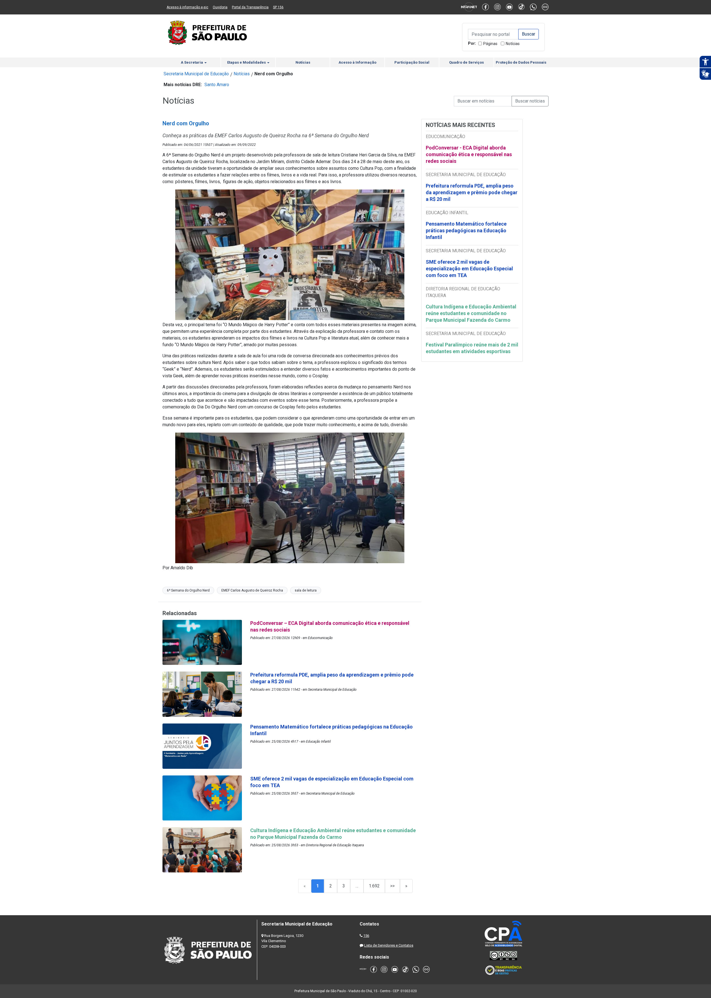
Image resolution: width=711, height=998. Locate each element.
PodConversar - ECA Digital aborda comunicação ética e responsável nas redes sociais (469, 154)
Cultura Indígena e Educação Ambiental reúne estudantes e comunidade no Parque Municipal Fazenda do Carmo (471, 313)
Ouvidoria (220, 7)
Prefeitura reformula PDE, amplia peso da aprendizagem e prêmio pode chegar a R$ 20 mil (471, 192)
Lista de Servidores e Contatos (388, 945)
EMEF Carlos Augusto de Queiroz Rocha (252, 590)
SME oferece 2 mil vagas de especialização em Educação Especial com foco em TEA (469, 268)
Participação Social (411, 62)
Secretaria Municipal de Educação (196, 73)
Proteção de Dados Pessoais (521, 62)
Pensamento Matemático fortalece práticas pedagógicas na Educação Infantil (466, 230)
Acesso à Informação (357, 62)
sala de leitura (306, 590)
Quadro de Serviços (466, 62)
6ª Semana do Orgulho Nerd (188, 590)
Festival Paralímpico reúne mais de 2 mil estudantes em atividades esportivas (472, 348)
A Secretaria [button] (192, 62)
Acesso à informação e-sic (187, 7)
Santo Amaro (216, 84)
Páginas (490, 43)
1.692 (374, 886)
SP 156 (278, 7)
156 (366, 936)
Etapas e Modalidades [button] (247, 62)
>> (392, 886)
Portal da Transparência (250, 7)
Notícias (513, 43)
